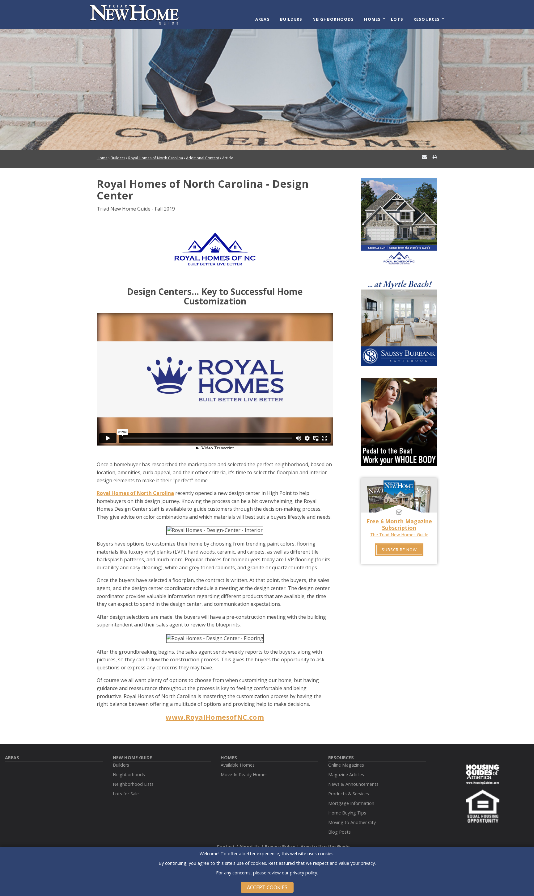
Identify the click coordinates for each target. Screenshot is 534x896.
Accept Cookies (267, 887)
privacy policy (303, 873)
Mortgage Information (351, 803)
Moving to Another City (352, 822)
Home (102, 158)
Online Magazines (346, 765)
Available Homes (238, 765)
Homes (372, 19)
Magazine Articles (346, 774)
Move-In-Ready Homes (244, 774)
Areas (262, 19)
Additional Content (202, 158)
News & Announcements (353, 784)
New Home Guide (132, 757)
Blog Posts (339, 832)
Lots (397, 19)
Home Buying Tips (347, 813)
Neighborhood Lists (133, 784)
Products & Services (348, 794)
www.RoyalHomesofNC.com (215, 717)
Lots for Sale (126, 794)
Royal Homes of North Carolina (155, 158)
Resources (426, 19)
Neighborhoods (333, 19)
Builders (291, 19)
